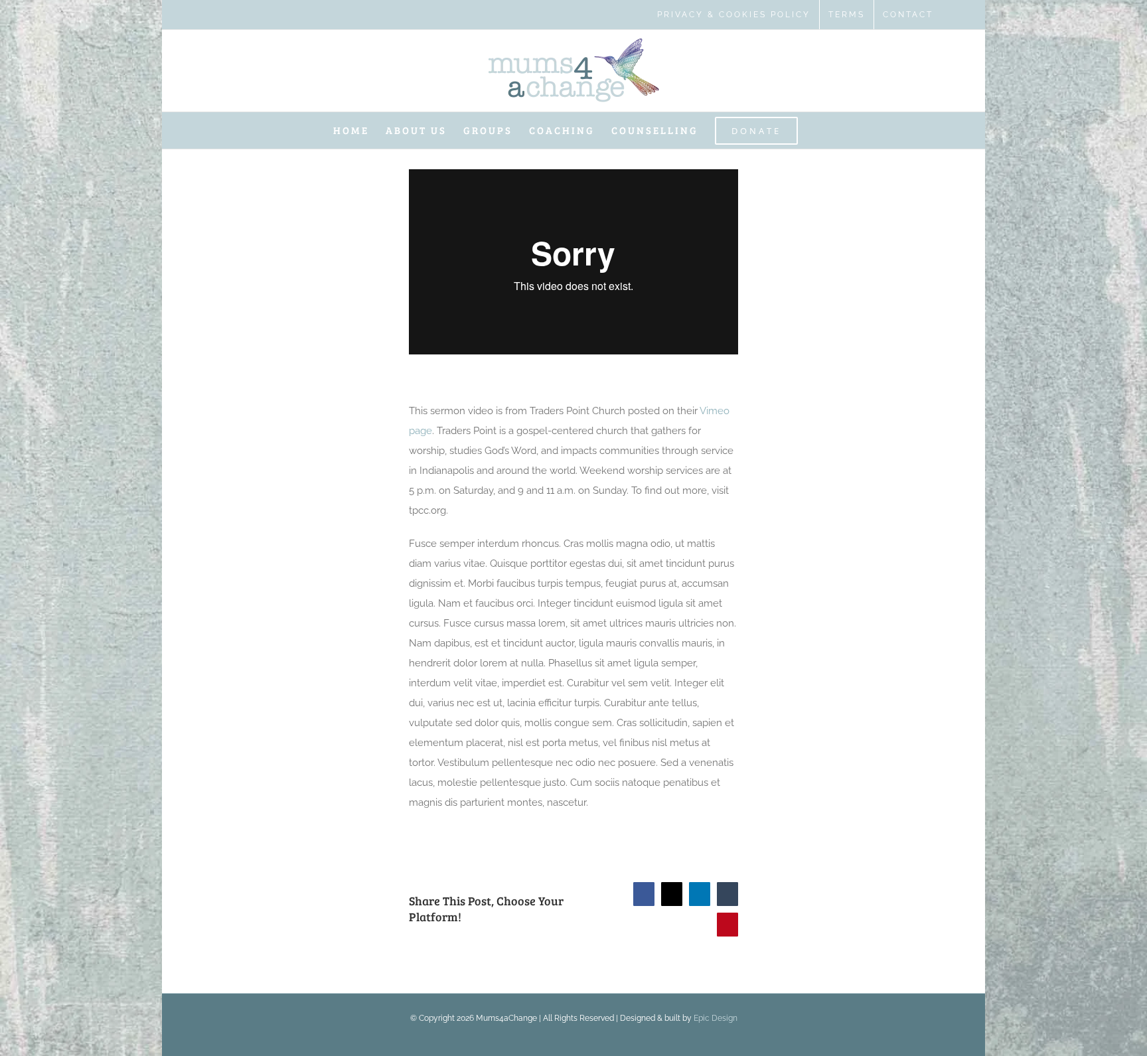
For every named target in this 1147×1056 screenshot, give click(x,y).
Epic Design (715, 1018)
